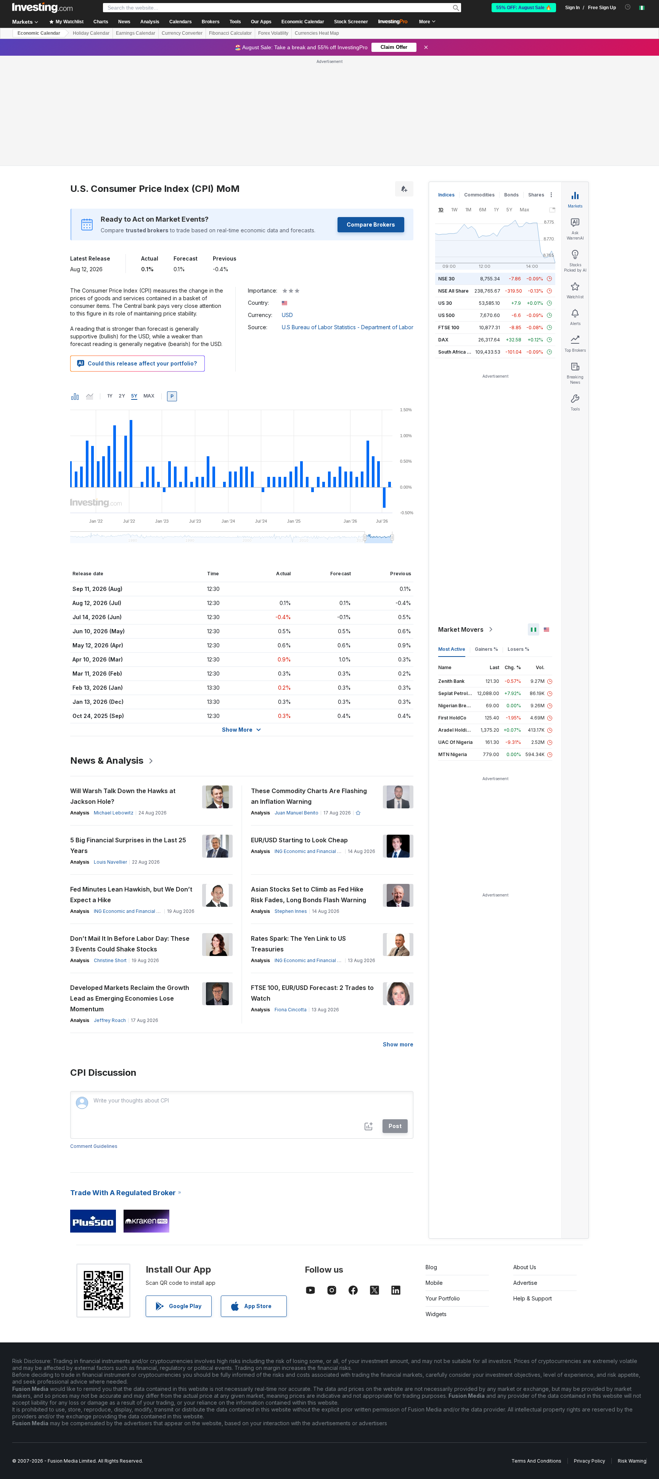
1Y (110, 285)
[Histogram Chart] (75, 286)
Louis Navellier (110, 752)
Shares (536, 84)
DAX (443, 229)
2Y (122, 285)
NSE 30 (446, 168)
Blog (431, 1157)
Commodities (479, 84)
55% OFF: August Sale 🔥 (523, 7)
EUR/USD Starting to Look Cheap (299, 730)
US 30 (445, 193)
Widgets (436, 1204)
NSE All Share (453, 180)
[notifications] (628, 7)
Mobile (434, 1172)
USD (287, 204)
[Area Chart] (90, 286)
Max (148, 285)
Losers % (518, 539)
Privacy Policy (589, 1350)
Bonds (511, 84)
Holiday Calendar (91, 33)
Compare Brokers (371, 114)
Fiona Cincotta (291, 899)
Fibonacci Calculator (230, 33)
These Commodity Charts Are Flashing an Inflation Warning (309, 686)
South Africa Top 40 (460, 242)
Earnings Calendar (135, 33)
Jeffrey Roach (110, 910)
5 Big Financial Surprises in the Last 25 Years (128, 735)
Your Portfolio (443, 1188)
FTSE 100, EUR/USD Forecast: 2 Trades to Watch (312, 883)
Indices (446, 84)
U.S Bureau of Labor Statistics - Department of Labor (347, 217)
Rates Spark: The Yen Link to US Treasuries (298, 833)
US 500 (446, 205)
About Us (524, 1157)
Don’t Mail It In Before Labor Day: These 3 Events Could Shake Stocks (130, 833)
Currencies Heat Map (317, 33)
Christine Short (110, 850)
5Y (134, 285)
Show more (398, 934)
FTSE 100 (448, 217)
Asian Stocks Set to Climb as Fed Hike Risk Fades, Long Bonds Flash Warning (308, 784)
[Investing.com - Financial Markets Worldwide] (42, 7)
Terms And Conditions (536, 1350)
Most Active (451, 539)
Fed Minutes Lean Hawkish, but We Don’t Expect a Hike (131, 784)
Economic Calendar (302, 21)
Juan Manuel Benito (296, 702)
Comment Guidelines (93, 1036)
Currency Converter (182, 33)
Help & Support (532, 1188)
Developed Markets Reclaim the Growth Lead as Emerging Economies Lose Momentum (129, 888)
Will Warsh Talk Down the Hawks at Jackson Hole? (122, 686)
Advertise (525, 1172)
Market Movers (461, 519)
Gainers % (486, 539)
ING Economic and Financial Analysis (315, 741)
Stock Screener (351, 21)
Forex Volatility (273, 33)
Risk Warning (632, 1350)
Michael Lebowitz (113, 702)
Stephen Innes (291, 801)
